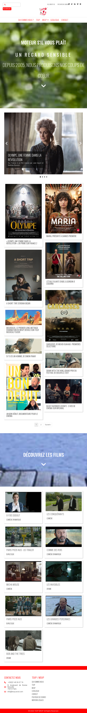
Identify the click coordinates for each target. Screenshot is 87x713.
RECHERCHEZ (7, 8)
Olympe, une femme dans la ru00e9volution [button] (40, 176)
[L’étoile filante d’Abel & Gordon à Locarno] (63, 264)
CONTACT (64, 19)
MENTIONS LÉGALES (38, 700)
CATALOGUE (54, 19)
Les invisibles (53, 584)
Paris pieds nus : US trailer (20, 550)
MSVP (44, 19)
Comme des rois (54, 550)
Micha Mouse (12, 584)
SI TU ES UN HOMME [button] (44, 176)
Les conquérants (55, 514)
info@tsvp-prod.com (15, 692)
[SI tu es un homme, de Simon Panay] (23, 348)
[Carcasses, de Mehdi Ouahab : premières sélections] (63, 319)
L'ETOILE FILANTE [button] (42, 176)
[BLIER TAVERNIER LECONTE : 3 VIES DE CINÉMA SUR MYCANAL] (63, 395)
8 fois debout (13, 515)
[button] (72, 4)
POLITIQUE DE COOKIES (39, 697)
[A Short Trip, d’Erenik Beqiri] (23, 278)
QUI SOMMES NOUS (38, 681)
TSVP (38, 19)
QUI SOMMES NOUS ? (26, 19)
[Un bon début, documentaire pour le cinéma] (23, 391)
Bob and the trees (15, 654)
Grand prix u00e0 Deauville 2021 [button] (46, 176)
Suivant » (48, 425)
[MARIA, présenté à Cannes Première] (63, 211)
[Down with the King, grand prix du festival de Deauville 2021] (63, 364)
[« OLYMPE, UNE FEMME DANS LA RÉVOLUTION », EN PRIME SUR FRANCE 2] (23, 215)
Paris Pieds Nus (14, 619)
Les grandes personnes (58, 619)
